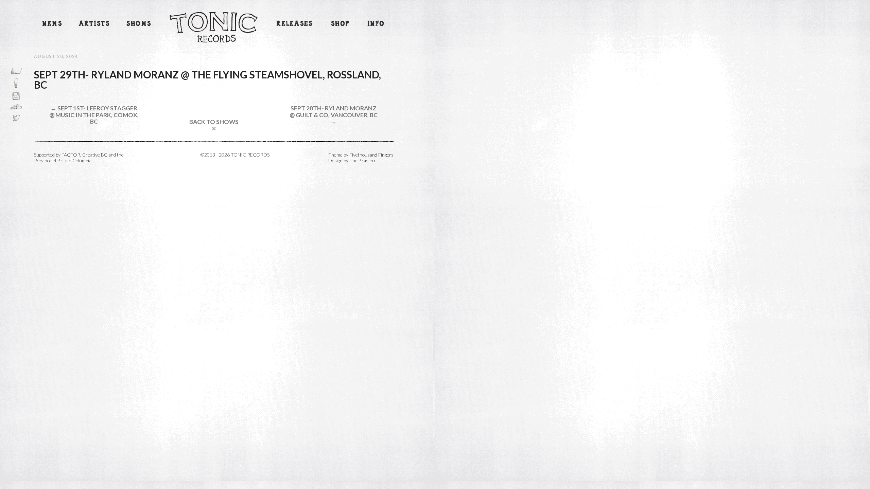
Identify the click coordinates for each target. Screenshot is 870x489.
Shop (340, 24)
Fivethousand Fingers (371, 155)
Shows (139, 24)
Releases (295, 24)
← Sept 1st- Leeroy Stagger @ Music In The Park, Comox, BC (94, 115)
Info (376, 24)
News (52, 24)
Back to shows (214, 125)
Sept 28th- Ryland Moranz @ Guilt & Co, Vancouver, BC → (334, 115)
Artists (94, 24)
